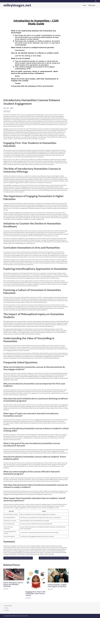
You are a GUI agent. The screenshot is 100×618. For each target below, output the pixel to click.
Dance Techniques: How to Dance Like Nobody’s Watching (13, 584)
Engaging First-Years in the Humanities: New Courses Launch (35, 593)
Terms (6, 608)
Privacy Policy (8, 605)
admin (11, 108)
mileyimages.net (17, 5)
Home (84, 5)
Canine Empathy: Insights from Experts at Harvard (57, 586)
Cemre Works (25, 616)
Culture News (91, 5)
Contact (7, 610)
